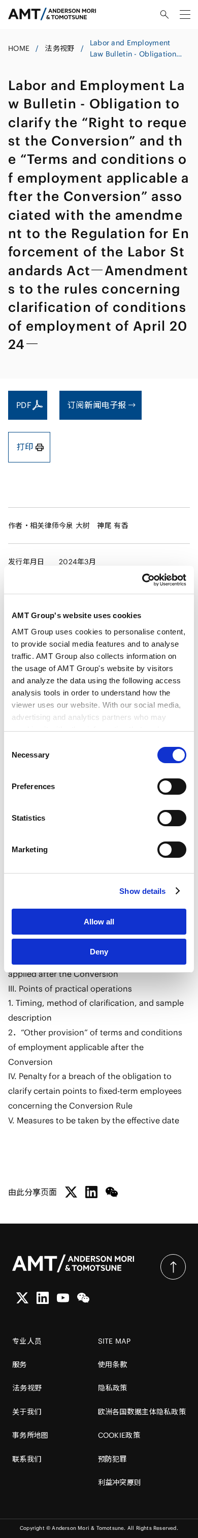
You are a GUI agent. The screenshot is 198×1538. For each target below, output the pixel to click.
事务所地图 (30, 1435)
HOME (18, 48)
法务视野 (59, 48)
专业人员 (27, 1341)
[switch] (171, 786)
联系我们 (26, 1459)
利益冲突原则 (120, 1482)
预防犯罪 (112, 1459)
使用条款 (113, 1364)
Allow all (99, 921)
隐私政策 (112, 1387)
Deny (99, 951)
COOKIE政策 (119, 1435)
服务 (19, 1364)
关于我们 (26, 1411)
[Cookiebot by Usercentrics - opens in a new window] (142, 580)
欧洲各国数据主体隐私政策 (142, 1411)
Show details (142, 891)
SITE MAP (114, 1341)
